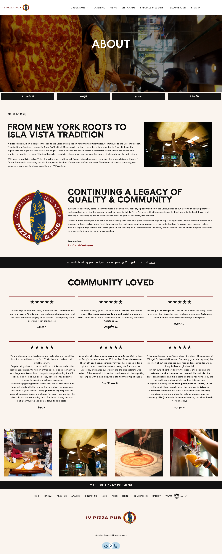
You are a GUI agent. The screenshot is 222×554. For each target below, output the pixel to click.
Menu (113, 7)
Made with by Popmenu (67, 485)
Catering (99, 7)
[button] (79, 8)
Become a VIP (178, 7)
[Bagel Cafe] (177, 496)
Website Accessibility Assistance (111, 536)
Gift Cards (129, 7)
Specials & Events (152, 7)
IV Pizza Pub (111, 518)
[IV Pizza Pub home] (16, 7)
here (152, 262)
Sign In (196, 7)
